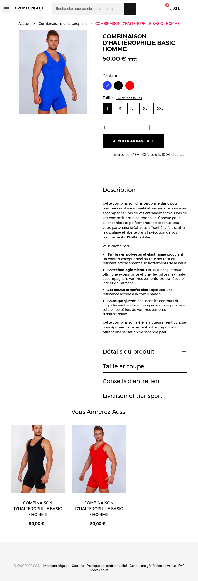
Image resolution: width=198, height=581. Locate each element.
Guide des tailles (129, 98)
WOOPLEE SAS (28, 566)
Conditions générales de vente (153, 566)
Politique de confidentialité (107, 566)
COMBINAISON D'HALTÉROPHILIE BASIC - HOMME (38, 509)
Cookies (78, 566)
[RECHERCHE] (130, 9)
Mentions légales (56, 566)
